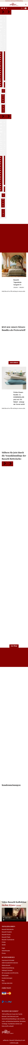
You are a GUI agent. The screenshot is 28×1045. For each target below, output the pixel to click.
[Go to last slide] (4, 463)
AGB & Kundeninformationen (10, 963)
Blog (3, 981)
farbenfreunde (6, 951)
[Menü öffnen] (26, 4)
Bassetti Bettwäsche (8, 770)
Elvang (2, 728)
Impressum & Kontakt (8, 960)
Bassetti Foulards (7, 932)
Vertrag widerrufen (7, 983)
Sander (4, 945)
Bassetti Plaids (9, 422)
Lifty (17, 1043)
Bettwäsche (7, 411)
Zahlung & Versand (7, 970)
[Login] (22, 8)
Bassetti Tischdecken (8, 772)
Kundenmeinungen (7, 978)
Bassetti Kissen (8, 420)
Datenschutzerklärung (8, 968)
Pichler (4, 942)
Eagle (3, 948)
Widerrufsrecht (6, 965)
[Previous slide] (3, 12)
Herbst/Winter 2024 (11, 905)
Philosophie (5, 975)
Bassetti (17, 222)
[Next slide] (8, 12)
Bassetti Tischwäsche (8, 940)
